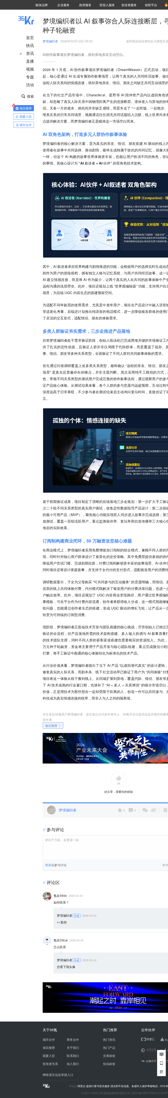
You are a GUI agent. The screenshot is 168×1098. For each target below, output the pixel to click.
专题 (30, 77)
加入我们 (73, 1064)
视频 (30, 69)
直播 (30, 61)
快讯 (30, 45)
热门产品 (109, 1047)
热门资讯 (109, 1039)
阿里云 (82, 1086)
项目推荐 (51, 725)
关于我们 (73, 1047)
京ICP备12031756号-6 (145, 1093)
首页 (30, 37)
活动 (30, 84)
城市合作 (49, 1039)
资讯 (30, 53)
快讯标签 (109, 1064)
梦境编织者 (50, 41)
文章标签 (109, 1055)
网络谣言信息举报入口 (58, 1074)
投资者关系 (50, 1064)
